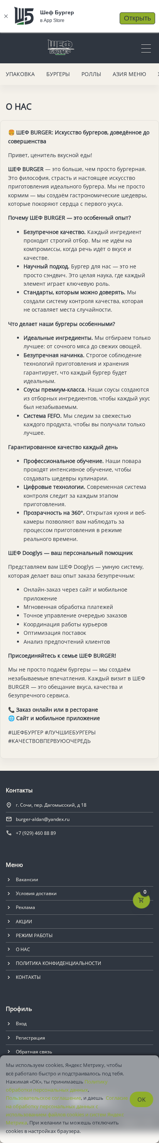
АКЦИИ (24, 921)
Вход (21, 1023)
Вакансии (27, 879)
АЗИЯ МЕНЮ (129, 74)
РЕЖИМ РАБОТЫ (34, 935)
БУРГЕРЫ (58, 74)
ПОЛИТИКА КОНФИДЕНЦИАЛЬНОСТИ (58, 963)
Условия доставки (36, 893)
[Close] (5, 16)
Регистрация (30, 1037)
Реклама (25, 907)
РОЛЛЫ (91, 74)
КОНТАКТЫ (28, 977)
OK (141, 1099)
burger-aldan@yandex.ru (42, 819)
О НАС (23, 949)
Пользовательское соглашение (43, 1097)
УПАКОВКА (20, 74)
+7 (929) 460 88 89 (36, 833)
